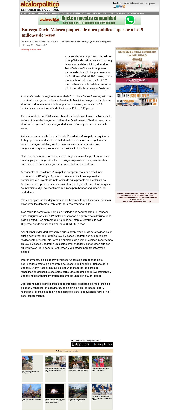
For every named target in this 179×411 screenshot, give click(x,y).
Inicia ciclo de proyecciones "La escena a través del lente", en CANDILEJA (55, 400)
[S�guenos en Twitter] (117, 6)
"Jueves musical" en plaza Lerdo (31, 400)
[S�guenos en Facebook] (120, 6)
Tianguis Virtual (43, 13)
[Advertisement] (42, 71)
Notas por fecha (137, 13)
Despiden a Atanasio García (78, 370)
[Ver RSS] (124, 6)
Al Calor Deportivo (28, 13)
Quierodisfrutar (108, 13)
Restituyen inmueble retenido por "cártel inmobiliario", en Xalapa (55, 370)
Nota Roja (86, 13)
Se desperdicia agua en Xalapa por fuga (30, 372)
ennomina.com (58, 13)
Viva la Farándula (73, 13)
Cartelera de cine (122, 13)
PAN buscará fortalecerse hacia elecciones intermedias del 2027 (102, 398)
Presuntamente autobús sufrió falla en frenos (77, 400)
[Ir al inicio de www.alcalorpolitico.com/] (40, 11)
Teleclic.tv (96, 13)
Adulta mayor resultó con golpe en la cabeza (100, 369)
